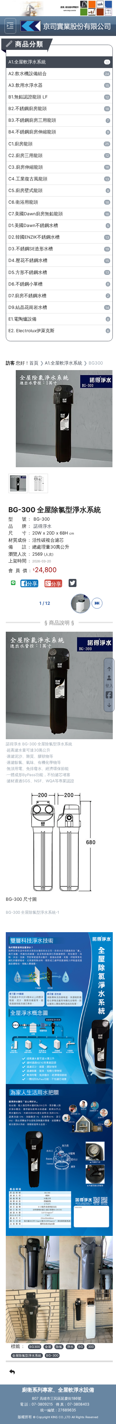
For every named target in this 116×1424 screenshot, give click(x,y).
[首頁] (64, 26)
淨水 (70, 1347)
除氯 (59, 1347)
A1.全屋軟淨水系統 (58, 61)
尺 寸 (17, 533)
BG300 (34, 1347)
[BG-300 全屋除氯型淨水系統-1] (38, 483)
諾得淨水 (43, 526)
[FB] (109, 694)
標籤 (15, 1346)
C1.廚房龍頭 (58, 143)
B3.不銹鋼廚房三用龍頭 (58, 120)
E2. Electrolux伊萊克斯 (58, 330)
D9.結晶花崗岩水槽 (58, 307)
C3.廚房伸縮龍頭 (58, 167)
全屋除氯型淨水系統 (26, 1355)
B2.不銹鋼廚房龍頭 (58, 108)
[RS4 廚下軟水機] (81, 603)
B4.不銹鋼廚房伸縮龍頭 (58, 131)
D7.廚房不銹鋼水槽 (58, 295)
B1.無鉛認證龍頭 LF (58, 96)
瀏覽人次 (17, 554)
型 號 (17, 519)
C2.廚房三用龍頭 (58, 155)
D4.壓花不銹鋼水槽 (58, 260)
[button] (14, 8)
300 (91, 1347)
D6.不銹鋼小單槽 (58, 284)
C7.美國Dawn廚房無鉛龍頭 (58, 213)
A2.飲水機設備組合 (58, 73)
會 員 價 (17, 570)
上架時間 (17, 560)
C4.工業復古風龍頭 (58, 178)
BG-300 (52, 1355)
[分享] (30, 584)
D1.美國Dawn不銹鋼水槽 (58, 225)
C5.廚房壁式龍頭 (58, 190)
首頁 (33, 363)
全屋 (48, 1347)
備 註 (17, 546)
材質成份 (17, 540)
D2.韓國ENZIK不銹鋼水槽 (58, 237)
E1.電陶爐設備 (58, 319)
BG (80, 1347)
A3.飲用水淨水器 (58, 85)
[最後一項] (97, 603)
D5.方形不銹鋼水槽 (58, 272)
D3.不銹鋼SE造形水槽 (58, 248)
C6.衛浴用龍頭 (58, 202)
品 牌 (17, 526)
